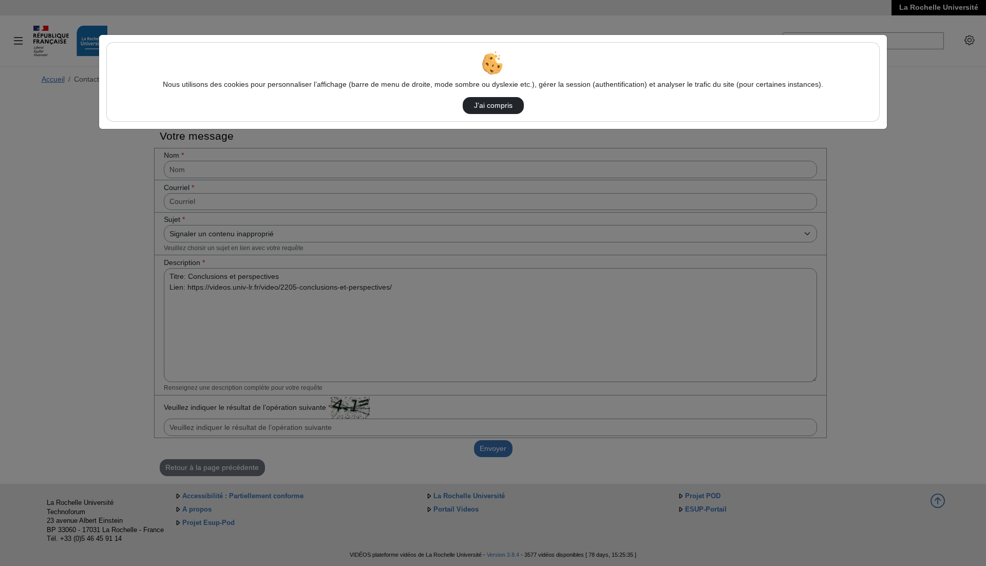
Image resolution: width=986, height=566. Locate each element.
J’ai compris (493, 105)
